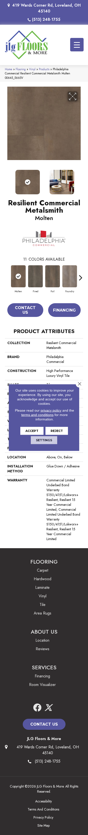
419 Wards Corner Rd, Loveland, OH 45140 (46, 8)
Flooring (21, 69)
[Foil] (52, 276)
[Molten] (18, 276)
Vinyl (32, 69)
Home (8, 69)
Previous (7, 179)
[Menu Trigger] (77, 44)
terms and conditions (37, 415)
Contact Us (25, 310)
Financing (64, 310)
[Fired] (35, 276)
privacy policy (51, 410)
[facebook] (37, 708)
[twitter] (48, 708)
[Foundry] (69, 276)
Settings (44, 440)
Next (80, 179)
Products (44, 69)
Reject (57, 431)
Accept (31, 431)
